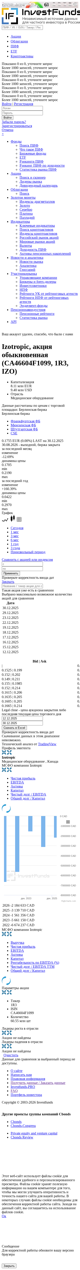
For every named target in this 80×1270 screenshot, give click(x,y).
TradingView (47, 744)
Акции (16, 36)
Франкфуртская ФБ (25, 421)
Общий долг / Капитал (28, 798)
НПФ (24, 290)
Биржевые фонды (33, 153)
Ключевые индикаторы (37, 225)
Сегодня (17, 528)
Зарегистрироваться (17, 126)
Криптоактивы (22, 56)
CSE (14, 433)
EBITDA (17, 782)
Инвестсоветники (33, 286)
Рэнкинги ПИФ (32, 161)
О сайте (16, 1071)
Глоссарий (27, 269)
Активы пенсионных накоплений (45, 253)
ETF (14, 51)
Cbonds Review (22, 1137)
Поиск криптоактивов (36, 229)
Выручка (17, 942)
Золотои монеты (23, 197)
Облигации (19, 41)
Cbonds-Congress (23, 1126)
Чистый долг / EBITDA (28, 794)
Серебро (26, 209)
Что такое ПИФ (31, 149)
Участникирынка (24, 273)
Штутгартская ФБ (24, 429)
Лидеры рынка (31, 181)
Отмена (7, 130)
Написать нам (21, 1075)
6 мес (15, 540)
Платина (26, 213)
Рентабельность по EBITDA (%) (35, 962)
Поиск (24, 193)
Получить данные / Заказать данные (38, 1083)
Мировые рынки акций (37, 241)
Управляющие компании (38, 278)
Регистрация (23, 104)
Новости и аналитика (27, 257)
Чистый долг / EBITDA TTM (32, 966)
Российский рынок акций (39, 237)
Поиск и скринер (33, 177)
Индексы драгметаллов (37, 201)
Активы (17, 786)
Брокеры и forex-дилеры (38, 282)
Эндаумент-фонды (34, 306)
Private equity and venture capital (34, 1133)
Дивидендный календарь (39, 185)
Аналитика (28, 265)
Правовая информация (28, 1079)
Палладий (27, 217)
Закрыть (8, 581)
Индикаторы (20, 221)
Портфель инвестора (26, 1095)
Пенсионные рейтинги (37, 314)
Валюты (26, 245)
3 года (15, 548)
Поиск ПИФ (29, 145)
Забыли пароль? (14, 122)
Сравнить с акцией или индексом (27, 559)
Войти (7, 104)
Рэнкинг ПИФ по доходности (42, 165)
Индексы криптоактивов (38, 233)
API (13, 322)
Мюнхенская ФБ (23, 425)
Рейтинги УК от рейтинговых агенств (49, 294)
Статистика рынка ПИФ (38, 169)
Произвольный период (28, 552)
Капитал (17, 790)
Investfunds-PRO (23, 1087)
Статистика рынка (34, 318)
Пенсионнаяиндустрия (28, 310)
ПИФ (15, 46)
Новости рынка (31, 261)
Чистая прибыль (23, 778)
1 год (14, 544)
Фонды (16, 141)
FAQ (14, 1091)
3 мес (15, 536)
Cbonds (16, 1122)
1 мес (15, 532)
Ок (4, 1216)
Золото (25, 205)
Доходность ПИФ (33, 249)
